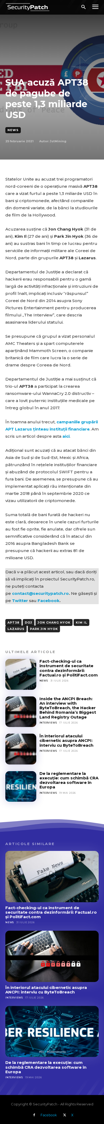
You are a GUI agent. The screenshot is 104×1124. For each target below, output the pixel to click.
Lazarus (16, 629)
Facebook (48, 600)
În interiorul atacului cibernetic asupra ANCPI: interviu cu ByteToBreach (66, 740)
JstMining (58, 141)
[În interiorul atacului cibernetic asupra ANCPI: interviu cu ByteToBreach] (20, 749)
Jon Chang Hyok (54, 622)
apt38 (13, 622)
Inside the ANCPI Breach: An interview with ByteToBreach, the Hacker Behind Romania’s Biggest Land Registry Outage (67, 708)
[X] (65, 1115)
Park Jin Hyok (44, 629)
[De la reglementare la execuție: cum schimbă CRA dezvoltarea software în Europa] (20, 786)
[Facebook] (34, 1115)
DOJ (28, 622)
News (13, 130)
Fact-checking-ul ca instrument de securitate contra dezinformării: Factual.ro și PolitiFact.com (68, 668)
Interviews (48, 722)
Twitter (20, 600)
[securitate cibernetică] (27, 7)
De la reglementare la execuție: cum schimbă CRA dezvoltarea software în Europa (68, 780)
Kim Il (81, 622)
